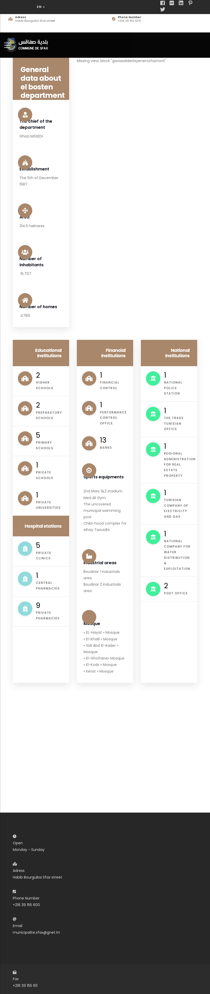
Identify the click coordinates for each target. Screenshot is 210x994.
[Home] (28, 44)
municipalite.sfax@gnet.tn (36, 932)
